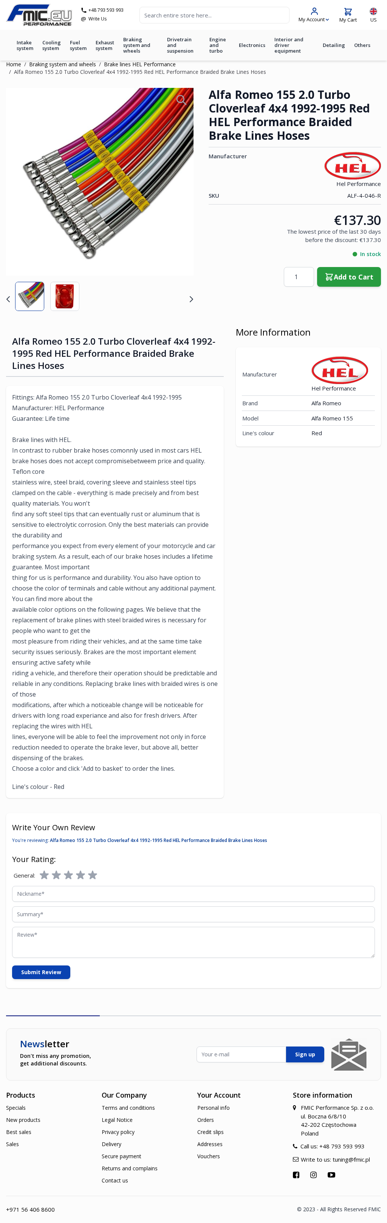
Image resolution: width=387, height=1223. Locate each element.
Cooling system (51, 45)
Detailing (334, 45)
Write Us (97, 19)
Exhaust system (105, 45)
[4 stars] (80, 875)
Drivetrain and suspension (180, 45)
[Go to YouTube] (332, 1175)
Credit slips (210, 1132)
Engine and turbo (217, 45)
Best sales (18, 1132)
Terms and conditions (128, 1107)
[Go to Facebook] (297, 1175)
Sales (12, 1144)
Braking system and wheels (136, 45)
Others (362, 45)
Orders (205, 1119)
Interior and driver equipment (288, 45)
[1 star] (44, 875)
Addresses (210, 1144)
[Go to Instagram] (314, 1175)
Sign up (305, 1054)
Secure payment (121, 1156)
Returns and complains (130, 1168)
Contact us (115, 1180)
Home (13, 64)
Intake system (25, 45)
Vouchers (208, 1156)
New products (23, 1119)
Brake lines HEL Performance (140, 64)
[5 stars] (93, 875)
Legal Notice (117, 1119)
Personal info (213, 1107)
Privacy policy (118, 1132)
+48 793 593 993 (106, 10)
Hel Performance (358, 183)
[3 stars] (68, 875)
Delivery (111, 1144)
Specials (16, 1107)
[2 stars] (56, 875)
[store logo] (39, 15)
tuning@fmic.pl (351, 1159)
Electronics (252, 45)
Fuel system (78, 45)
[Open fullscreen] (181, 100)
